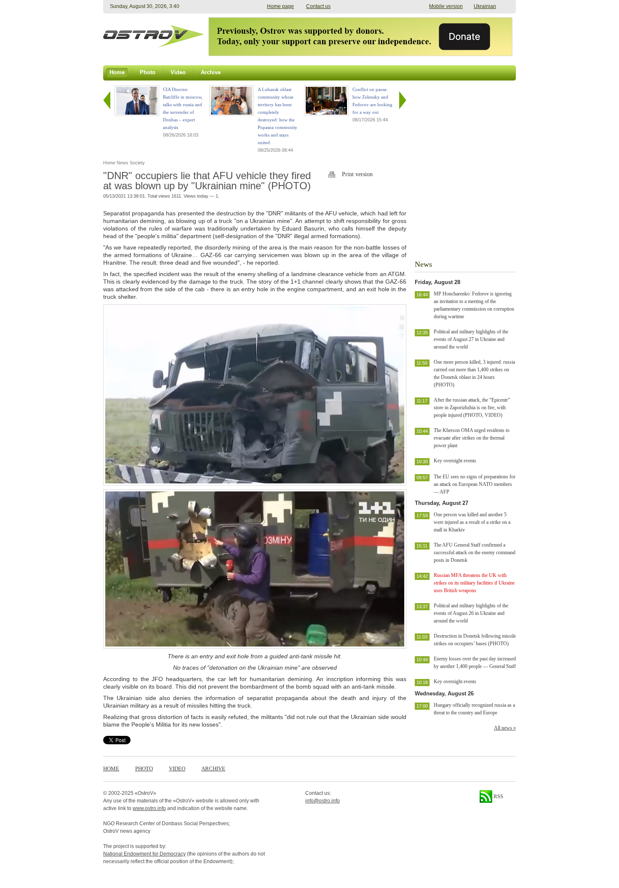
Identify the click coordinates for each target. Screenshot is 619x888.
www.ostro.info (149, 808)
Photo (144, 768)
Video (177, 768)
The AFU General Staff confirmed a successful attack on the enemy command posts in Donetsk (474, 552)
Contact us (318, 6)
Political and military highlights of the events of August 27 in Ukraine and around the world (471, 339)
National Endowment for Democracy (144, 854)
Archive (213, 768)
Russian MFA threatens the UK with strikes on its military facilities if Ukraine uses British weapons (474, 582)
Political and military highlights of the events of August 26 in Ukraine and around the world (471, 613)
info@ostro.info (322, 801)
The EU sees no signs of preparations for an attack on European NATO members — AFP (474, 484)
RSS (497, 796)
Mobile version (446, 6)
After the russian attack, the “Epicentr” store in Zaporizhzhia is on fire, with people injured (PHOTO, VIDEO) (472, 407)
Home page (280, 6)
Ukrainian (485, 6)
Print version (357, 174)
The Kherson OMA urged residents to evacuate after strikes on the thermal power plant (472, 437)
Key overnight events (455, 461)
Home (111, 768)
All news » (505, 728)
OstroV (145, 793)
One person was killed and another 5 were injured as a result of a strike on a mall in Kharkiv (472, 522)
